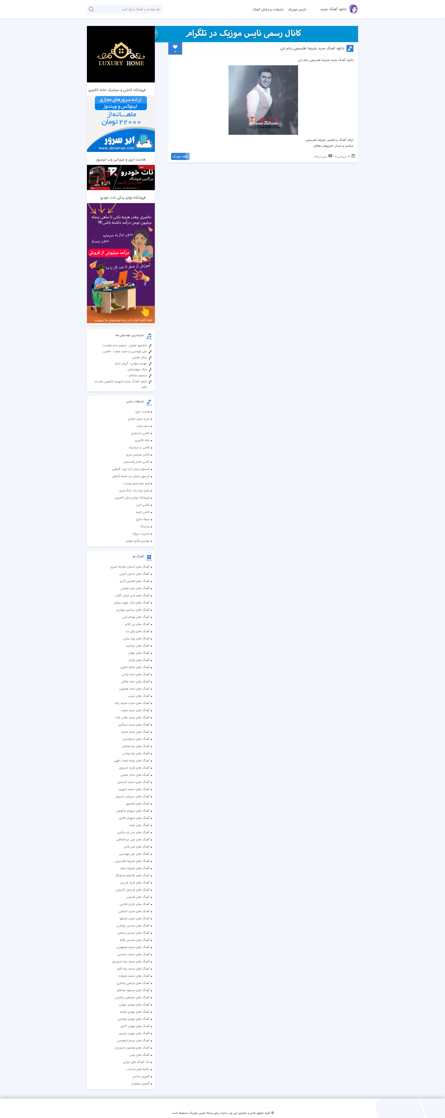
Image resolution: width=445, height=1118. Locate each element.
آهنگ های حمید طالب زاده (132, 717)
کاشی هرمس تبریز (138, 454)
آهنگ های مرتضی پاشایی (133, 983)
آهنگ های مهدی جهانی (134, 1004)
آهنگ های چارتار (139, 660)
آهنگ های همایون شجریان (132, 1047)
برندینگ (145, 526)
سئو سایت (143, 425)
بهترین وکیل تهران (138, 540)
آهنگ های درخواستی (136, 738)
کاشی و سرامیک (139, 447)
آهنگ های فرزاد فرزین (135, 882)
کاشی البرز (143, 504)
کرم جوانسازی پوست (136, 483)
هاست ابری (142, 411)
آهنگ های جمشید (138, 645)
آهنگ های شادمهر (138, 803)
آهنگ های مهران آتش (135, 1026)
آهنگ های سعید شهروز (134, 789)
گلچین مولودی (140, 1083)
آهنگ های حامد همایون (134, 688)
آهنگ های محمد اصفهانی (133, 947)
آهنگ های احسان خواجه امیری (130, 566)
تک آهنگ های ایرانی (136, 1062)
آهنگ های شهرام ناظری (134, 817)
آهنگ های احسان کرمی (134, 573)
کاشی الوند (143, 512)
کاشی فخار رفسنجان (137, 461)
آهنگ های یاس (140, 1054)
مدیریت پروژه (141, 533)
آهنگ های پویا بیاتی (136, 638)
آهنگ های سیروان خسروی (132, 796)
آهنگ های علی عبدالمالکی (133, 839)
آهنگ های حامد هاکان (135, 681)
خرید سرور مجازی (139, 418)
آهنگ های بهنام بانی (136, 616)
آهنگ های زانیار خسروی (134, 767)
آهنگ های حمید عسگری (134, 724)
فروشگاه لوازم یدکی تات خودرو (123, 198)
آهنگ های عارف (139, 825)
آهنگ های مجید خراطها (135, 918)
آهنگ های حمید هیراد (135, 731)
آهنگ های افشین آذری (135, 581)
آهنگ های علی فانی (137, 846)
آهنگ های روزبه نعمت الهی (132, 760)
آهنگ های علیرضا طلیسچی (132, 861)
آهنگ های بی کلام (137, 624)
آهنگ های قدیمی (138, 896)
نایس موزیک (297, 9)
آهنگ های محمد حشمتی (134, 954)
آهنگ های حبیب (139, 695)
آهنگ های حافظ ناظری (135, 667)
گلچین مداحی (141, 1076)
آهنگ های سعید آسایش (133, 782)
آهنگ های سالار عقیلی (135, 774)
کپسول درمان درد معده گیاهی (131, 476)
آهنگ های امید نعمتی (135, 588)
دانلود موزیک (180, 156)
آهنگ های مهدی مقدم (135, 1011)
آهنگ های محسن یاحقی (134, 932)
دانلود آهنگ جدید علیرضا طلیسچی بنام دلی (312, 48)
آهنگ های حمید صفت (135, 710)
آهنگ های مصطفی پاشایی (132, 997)
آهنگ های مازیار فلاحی (135, 904)
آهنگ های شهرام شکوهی (133, 810)
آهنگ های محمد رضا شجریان (131, 961)
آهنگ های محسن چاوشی (133, 925)
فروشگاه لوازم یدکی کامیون (132, 497)
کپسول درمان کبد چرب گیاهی (131, 468)
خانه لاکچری (142, 440)
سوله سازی (143, 519)
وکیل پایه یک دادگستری (134, 490)
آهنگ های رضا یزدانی (136, 753)
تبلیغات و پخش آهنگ (268, 9)
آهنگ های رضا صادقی (136, 746)
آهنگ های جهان (139, 652)
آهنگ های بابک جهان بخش (132, 602)
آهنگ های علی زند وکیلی (133, 832)
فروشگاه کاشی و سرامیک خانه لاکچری (117, 90)
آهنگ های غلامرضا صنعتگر (132, 875)
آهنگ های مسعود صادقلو (133, 990)
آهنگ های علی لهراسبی (134, 853)
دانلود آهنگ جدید (333, 9)
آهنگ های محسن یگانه (135, 939)
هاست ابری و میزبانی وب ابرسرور (121, 159)
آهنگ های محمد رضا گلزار (133, 968)
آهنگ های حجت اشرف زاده (132, 703)
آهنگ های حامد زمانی (136, 674)
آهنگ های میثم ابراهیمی (133, 1040)
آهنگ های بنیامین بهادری (133, 609)
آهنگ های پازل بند (138, 631)
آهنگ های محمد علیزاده (134, 975)
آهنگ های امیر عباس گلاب (132, 595)
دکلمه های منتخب (138, 1069)
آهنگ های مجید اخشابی (134, 911)
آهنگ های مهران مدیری (134, 1033)
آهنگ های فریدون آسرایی (133, 889)
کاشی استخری (140, 433)
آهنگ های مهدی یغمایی (134, 1018)
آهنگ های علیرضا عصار (135, 868)
